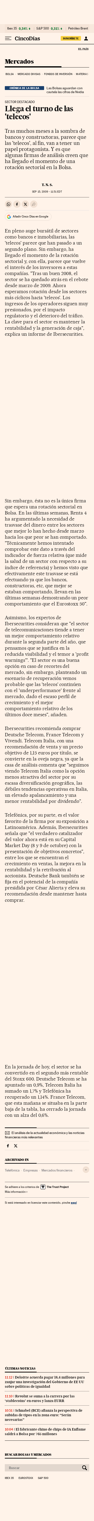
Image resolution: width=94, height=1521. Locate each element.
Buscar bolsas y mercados (28, 1454)
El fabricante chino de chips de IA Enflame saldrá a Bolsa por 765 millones (45, 1431)
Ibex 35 (12, 28)
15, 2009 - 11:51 (47, 191)
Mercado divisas (29, 74)
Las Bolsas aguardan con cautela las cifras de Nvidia (65, 90)
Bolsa (10, 74)
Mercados (19, 62)
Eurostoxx (26, 1478)
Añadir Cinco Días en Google (30, 216)
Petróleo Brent (78, 28)
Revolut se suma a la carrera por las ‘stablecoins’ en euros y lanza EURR (40, 1398)
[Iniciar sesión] (86, 38)
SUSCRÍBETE (71, 38)
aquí (74, 1202)
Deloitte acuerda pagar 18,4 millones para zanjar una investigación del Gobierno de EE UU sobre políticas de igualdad (45, 1382)
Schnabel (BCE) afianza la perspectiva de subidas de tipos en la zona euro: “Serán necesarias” (43, 1415)
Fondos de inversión (58, 74)
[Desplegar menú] (8, 38)
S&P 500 (42, 28)
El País (83, 48)
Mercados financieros (56, 1170)
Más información (15, 1191)
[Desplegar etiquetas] (86, 1169)
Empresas (30, 1170)
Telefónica (12, 1170)
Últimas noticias (20, 1368)
